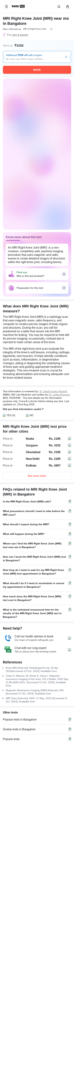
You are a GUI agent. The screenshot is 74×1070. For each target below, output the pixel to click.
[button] (51, 29)
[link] (18, 6)
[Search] (58, 6)
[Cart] (67, 6)
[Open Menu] (6, 6)
